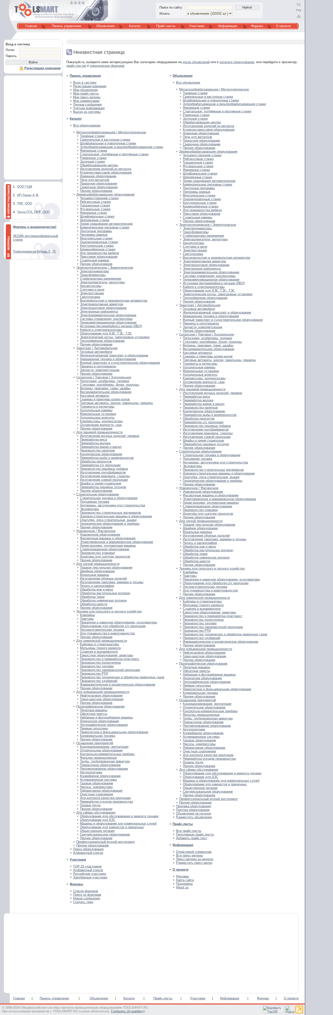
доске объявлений (196, 62)
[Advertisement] (33, 128)
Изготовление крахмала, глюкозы (105, 476)
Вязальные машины (94, 575)
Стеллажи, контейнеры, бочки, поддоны (109, 384)
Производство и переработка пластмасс (109, 659)
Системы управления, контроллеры (106, 319)
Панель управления (66, 26)
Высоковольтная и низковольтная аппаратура (113, 300)
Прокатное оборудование (98, 183)
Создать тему (83, 902)
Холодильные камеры (96, 410)
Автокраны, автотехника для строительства (112, 505)
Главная (31, 26)
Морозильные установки (98, 414)
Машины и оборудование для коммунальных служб (118, 823)
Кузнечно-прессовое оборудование (106, 172)
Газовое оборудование (96, 783)
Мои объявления (85, 90)
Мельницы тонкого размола (100, 648)
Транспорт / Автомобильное (97, 348)
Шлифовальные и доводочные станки (108, 143)
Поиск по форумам (87, 895)
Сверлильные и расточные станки (105, 139)
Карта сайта (185, 880)
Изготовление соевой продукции (104, 480)
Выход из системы (87, 112)
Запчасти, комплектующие (99, 370)
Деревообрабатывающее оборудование (105, 194)
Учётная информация (89, 108)
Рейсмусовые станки (95, 202)
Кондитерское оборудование (101, 454)
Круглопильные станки (97, 245)
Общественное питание (97, 831)
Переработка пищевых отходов (103, 487)
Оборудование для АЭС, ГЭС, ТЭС (106, 333)
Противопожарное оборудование (104, 768)
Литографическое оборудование (104, 725)
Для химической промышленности (101, 640)
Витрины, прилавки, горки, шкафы (105, 388)
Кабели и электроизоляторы (101, 330)
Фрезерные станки (93, 150)
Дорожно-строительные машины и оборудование (116, 516)
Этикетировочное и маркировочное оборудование (116, 542)
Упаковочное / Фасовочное (96, 531)
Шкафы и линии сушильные (100, 483)
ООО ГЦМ (24, 186)
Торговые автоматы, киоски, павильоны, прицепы (116, 403)
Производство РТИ (94, 673)
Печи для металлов (94, 180)
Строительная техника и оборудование (108, 498)
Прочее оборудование (96, 191)
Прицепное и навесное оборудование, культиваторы (118, 622)
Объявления (105, 26)
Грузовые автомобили (96, 352)
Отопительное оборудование (101, 750)
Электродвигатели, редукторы (102, 282)
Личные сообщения (87, 104)
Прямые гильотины (94, 728)
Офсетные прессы (93, 714)
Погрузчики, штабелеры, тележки (104, 381)
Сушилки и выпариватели (99, 651)
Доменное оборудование (98, 176)
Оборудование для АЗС (97, 820)
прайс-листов (76, 66)
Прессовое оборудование (99, 256)
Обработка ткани (92, 597)
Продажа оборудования (193, 806)
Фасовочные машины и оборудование (108, 538)
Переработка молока (95, 443)
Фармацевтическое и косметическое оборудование (117, 684)
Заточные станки (92, 161)
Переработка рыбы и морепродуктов (107, 458)
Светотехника (90, 297)
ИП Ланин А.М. (28, 195)
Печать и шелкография (97, 586)
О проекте (283, 26)
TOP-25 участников (87, 866)
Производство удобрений (98, 681)
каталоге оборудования (237, 62)
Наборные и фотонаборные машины (106, 717)
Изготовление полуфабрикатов (103, 472)
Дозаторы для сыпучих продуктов (105, 556)
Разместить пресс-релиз (194, 863)
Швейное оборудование (97, 571)
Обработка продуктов (96, 461)
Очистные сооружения (96, 794)
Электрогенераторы (94, 271)
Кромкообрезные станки (97, 249)
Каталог (135, 26)
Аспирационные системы (98, 779)
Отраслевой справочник (194, 852)
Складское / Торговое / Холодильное (103, 377)
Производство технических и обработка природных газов (122, 677)
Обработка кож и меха (96, 589)
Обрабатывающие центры (99, 165)
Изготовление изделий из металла (105, 169)
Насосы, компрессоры (96, 787)
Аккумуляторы (90, 286)
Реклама (182, 876)
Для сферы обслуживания (95, 812)
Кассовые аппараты (94, 395)
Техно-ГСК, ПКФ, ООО (33, 212)
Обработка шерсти (93, 604)
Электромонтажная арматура (101, 304)
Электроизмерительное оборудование (108, 315)
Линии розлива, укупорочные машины (108, 545)
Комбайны (87, 615)
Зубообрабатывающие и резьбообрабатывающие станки (121, 147)
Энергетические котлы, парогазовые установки (114, 337)
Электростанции (92, 293)
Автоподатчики (91, 772)
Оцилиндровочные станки (99, 242)
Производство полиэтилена (100, 662)
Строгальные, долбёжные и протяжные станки (114, 154)
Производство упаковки (97, 553)
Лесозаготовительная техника (102, 629)
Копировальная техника (97, 736)
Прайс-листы (165, 26)
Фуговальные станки (95, 209)
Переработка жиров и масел (101, 447)
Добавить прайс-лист (191, 838)
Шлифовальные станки (97, 216)
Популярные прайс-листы (195, 834)
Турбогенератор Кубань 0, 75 (34, 251)
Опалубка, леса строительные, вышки (108, 520)
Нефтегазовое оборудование (101, 695)
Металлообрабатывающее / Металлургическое (111, 132)
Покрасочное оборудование (100, 765)
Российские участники (89, 874)
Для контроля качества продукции (105, 798)
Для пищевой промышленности (99, 432)
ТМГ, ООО (24, 203)
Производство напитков (97, 450)
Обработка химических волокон (103, 600)
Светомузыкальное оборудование (105, 834)
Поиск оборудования (88, 849)
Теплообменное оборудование (102, 341)
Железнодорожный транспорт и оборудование (114, 355)
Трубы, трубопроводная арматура (105, 761)
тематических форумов (107, 66)
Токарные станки (92, 136)
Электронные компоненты (99, 311)
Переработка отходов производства (106, 801)
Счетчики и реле (92, 289)
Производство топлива (97, 666)
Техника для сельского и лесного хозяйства (109, 611)
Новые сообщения (86, 898)
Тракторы (87, 619)
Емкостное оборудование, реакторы (106, 655)
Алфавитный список (88, 853)
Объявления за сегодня (193, 813)
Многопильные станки (96, 238)
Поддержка (184, 884)
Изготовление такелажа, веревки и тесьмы (111, 582)
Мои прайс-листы (86, 93)
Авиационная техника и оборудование (108, 359)
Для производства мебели (99, 253)
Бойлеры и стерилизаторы (99, 644)
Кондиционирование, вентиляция (104, 747)
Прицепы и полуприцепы (98, 366)
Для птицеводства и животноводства (107, 633)
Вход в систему (85, 82)
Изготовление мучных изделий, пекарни (109, 436)
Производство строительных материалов (110, 512)
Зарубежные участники (90, 877)
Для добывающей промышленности (102, 692)
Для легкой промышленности (97, 564)
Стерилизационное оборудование (104, 549)
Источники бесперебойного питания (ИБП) (111, 326)
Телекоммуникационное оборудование (108, 322)
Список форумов (85, 891)
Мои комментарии (86, 101)
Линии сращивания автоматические (106, 224)
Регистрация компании (89, 86)
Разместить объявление (194, 817)
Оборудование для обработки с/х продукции (113, 626)
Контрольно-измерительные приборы (107, 754)
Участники (196, 26)
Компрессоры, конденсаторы (101, 421)
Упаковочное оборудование (100, 534)
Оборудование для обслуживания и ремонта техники (119, 816)
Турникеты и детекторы (97, 406)
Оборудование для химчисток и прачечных (112, 827)
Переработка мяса (93, 439)
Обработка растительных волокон (105, 593)
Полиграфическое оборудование (100, 706)
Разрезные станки (93, 158)
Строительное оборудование (97, 494)
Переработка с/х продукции (100, 465)
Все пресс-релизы (189, 855)
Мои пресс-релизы (86, 97)
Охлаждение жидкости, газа (101, 425)
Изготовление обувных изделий (103, 578)
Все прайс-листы (188, 831)
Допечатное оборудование (99, 721)
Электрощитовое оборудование (103, 308)
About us (182, 887)
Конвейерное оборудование (100, 776)
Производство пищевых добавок (104, 469)
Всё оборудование (86, 125)
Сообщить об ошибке (126, 1011)
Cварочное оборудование (99, 187)
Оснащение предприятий (94, 743)
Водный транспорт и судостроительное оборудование (120, 363)
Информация (227, 26)
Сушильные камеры (94, 260)
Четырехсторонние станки (99, 198)
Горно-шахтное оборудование (101, 699)
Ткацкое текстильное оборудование (106, 567)
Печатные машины (93, 710)
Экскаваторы (89, 509)
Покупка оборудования (193, 810)
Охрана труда (90, 805)
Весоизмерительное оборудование (105, 392)
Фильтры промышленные (98, 757)
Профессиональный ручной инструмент (105, 842)
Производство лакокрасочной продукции (110, 670)
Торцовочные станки (95, 205)
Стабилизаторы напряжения (100, 278)
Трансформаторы (93, 275)
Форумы (257, 26)
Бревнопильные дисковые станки (104, 227)
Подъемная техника (94, 501)
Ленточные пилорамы (96, 231)
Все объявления (188, 82)
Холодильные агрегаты (97, 417)
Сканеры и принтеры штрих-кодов (105, 399)
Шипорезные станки (94, 220)
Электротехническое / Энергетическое (104, 267)
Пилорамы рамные (94, 235)
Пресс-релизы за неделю (194, 859)
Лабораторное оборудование (101, 790)
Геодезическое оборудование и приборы (109, 523)
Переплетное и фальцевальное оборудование (114, 732)
